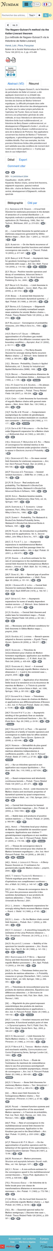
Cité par (32, 203)
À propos (44, 1238)
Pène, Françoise (26, 45)
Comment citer (16, 166)
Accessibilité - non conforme (22, 1238)
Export (23, 159)
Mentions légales (27, 1241)
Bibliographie (15, 203)
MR (7, 172)
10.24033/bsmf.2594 (19, 176)
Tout (31, 15)
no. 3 (15, 25)
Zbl (13, 172)
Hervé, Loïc (10, 45)
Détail (11, 159)
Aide (12, 1241)
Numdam (43, 267)
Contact (43, 1241)
